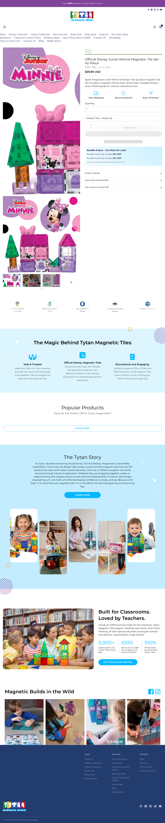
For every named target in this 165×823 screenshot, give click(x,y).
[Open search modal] (4, 27)
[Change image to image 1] (12, 282)
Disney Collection (18, 34)
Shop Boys (90, 34)
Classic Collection (40, 34)
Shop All (103, 34)
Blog (41, 41)
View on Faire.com (10, 41)
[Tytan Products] (82, 16)
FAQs (142, 759)
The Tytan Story (119, 34)
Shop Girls (76, 34)
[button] (123, 134)
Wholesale (115, 37)
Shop (3, 34)
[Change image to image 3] (51, 282)
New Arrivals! (60, 34)
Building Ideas (52, 37)
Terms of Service (147, 771)
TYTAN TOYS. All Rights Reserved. (23, 820)
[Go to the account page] (154, 27)
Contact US (100, 37)
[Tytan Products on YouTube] (161, 10)
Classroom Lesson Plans (27, 37)
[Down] (41, 288)
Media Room (54, 41)
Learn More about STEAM (77, 37)
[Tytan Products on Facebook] (148, 10)
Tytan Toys (90, 67)
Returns (143, 763)
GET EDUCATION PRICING (118, 662)
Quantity (89, 103)
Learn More (82, 495)
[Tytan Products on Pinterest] (152, 10)
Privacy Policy (146, 767)
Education (5, 37)
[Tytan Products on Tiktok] (158, 10)
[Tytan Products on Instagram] (155, 10)
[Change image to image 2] (32, 282)
